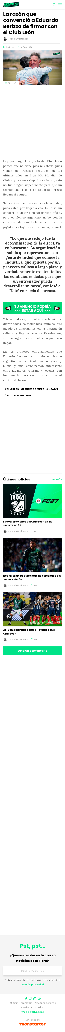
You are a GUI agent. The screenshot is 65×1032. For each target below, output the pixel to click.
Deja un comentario (32, 651)
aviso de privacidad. (32, 984)
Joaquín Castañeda (18, 38)
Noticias (10, 47)
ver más (57, 479)
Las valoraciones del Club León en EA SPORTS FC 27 (27, 523)
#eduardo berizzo (32, 389)
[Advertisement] (32, 122)
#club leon (11, 389)
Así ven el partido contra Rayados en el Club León (29, 631)
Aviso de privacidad (32, 1011)
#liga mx (52, 389)
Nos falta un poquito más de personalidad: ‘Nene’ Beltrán (32, 577)
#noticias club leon (17, 395)
